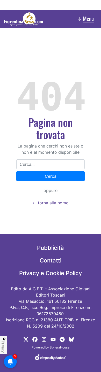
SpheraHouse (59, 347)
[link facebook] (35, 339)
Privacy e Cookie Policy (50, 273)
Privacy (3, 347)
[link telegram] (62, 339)
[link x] (25, 339)
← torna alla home (50, 202)
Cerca (50, 176)
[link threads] (71, 339)
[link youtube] (53, 339)
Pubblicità (50, 247)
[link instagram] (44, 339)
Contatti (50, 260)
